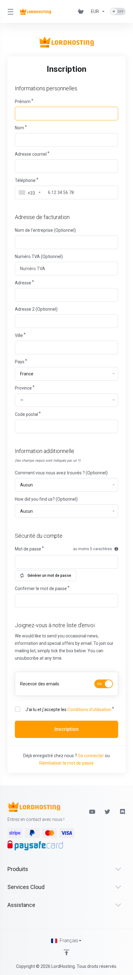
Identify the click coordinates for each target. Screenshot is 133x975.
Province (23, 388)
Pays (19, 361)
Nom (19, 127)
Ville (19, 335)
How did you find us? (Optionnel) (46, 499)
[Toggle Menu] (10, 11)
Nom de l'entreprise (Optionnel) (45, 230)
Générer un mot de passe (49, 575)
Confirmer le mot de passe (41, 588)
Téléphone (25, 180)
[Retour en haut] (66, 952)
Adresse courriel (31, 154)
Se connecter (91, 755)
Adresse (23, 282)
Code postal (26, 414)
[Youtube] (92, 811)
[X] (107, 811)
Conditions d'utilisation (89, 709)
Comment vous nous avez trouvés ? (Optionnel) (61, 472)
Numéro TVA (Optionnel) (39, 256)
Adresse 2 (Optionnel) (36, 309)
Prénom (23, 101)
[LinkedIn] (123, 811)
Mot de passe (28, 548)
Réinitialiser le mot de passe (66, 763)
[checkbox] (17, 709)
